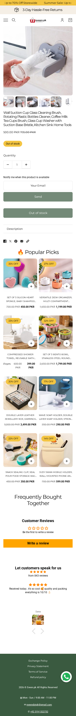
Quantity (9, 155)
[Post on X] (10, 241)
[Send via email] (21, 241)
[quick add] (31, 286)
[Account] (62, 20)
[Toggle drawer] (5, 20)
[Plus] (26, 165)
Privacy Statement (38, 666)
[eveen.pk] (38, 20)
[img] (38, 572)
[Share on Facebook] (5, 241)
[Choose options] (66, 286)
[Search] (13, 20)
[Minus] (7, 165)
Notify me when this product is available (26, 177)
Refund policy (38, 677)
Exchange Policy (38, 660)
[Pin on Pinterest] (16, 241)
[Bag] (70, 20)
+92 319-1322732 (39, 711)
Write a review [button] (38, 543)
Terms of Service (38, 671)
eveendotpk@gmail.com (39, 704)
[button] (27, 241)
